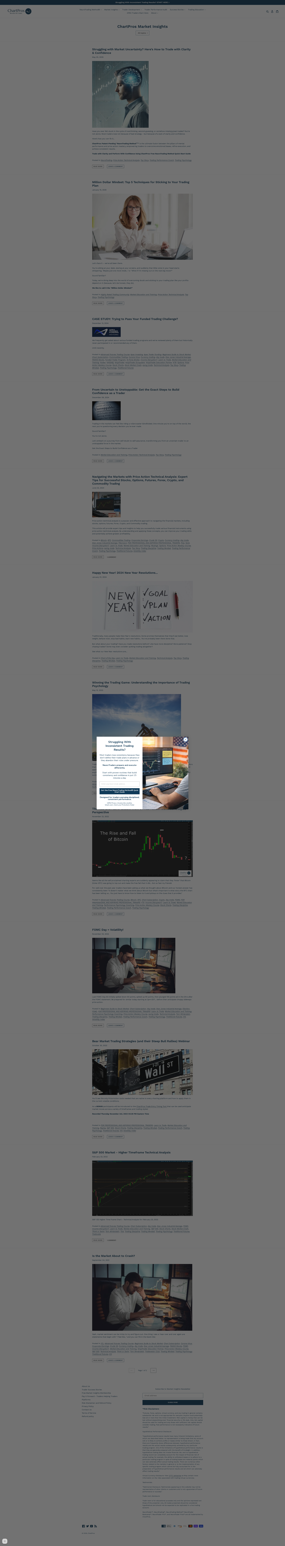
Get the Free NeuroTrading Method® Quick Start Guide (119, 791)
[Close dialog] (185, 739)
